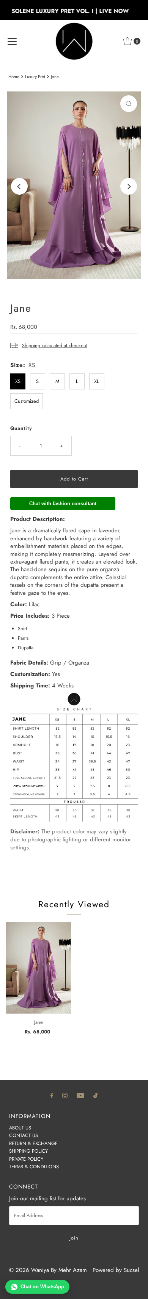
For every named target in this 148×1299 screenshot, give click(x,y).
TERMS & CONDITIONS (34, 1166)
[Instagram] (65, 1095)
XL (96, 381)
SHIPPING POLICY (28, 1151)
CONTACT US (23, 1135)
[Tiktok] (95, 1095)
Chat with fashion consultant (62, 503)
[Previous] (19, 186)
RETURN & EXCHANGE (33, 1143)
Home (13, 77)
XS (17, 381)
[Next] (128, 186)
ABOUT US (20, 1127)
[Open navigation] (12, 41)
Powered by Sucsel (116, 1270)
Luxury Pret (35, 77)
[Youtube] (80, 1095)
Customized (26, 401)
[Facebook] (52, 1095)
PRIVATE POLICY (26, 1159)
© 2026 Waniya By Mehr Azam (48, 1270)
